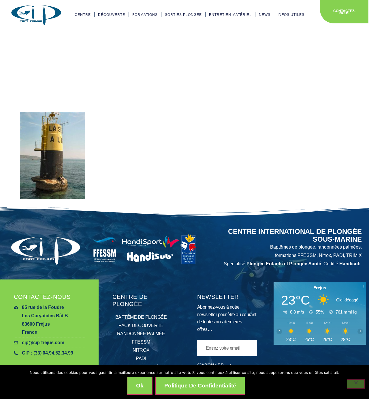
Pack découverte (140, 325)
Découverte (111, 15)
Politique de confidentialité (200, 386)
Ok (140, 386)
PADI (141, 358)
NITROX (141, 350)
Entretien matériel (230, 15)
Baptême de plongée (141, 317)
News (264, 15)
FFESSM (141, 342)
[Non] (356, 384)
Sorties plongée (183, 15)
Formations (145, 15)
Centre (83, 15)
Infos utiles (291, 15)
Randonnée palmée (141, 333)
